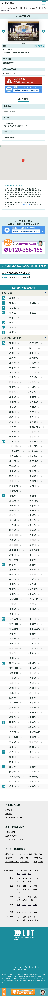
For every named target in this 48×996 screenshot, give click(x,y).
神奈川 (24, 878)
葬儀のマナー (10, 858)
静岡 (24, 886)
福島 (29, 874)
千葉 (36, 878)
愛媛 (18, 912)
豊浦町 (14, 609)
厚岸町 (14, 357)
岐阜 (29, 886)
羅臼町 (14, 766)
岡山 (18, 905)
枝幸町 (14, 397)
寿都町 (14, 555)
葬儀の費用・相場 (12, 862)
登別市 (14, 658)
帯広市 (14, 436)
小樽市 (14, 426)
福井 (35, 889)
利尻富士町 (17, 776)
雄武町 (14, 412)
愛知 (18, 886)
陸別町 (14, 771)
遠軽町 (14, 407)
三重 (31, 900)
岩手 (31, 871)
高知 (35, 912)
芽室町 (14, 742)
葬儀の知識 (9, 854)
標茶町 (14, 510)
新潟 (35, 886)
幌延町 (14, 717)
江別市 (14, 402)
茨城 (18, 882)
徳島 (29, 912)
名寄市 (14, 638)
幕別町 (14, 722)
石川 (29, 889)
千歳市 (14, 579)
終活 (35, 862)
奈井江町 (15, 619)
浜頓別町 (15, 668)
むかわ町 (15, 737)
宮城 (36, 871)
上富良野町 (17, 451)
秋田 (18, 874)
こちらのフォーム (24, 204)
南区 (14, 332)
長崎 (29, 917)
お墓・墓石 (24, 862)
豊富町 (14, 614)
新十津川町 (17, 550)
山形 (24, 874)
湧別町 (14, 757)
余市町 (14, 761)
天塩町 (14, 589)
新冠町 (14, 643)
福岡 (18, 917)
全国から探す (10, 832)
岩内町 (14, 377)
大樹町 (14, 564)
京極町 (14, 466)
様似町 (14, 495)
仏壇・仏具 (38, 854)
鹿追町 (14, 505)
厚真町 (14, 362)
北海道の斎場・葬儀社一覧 (16, 8)
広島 (24, 905)
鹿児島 (30, 920)
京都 (29, 897)
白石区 (14, 308)
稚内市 (14, 786)
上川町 (14, 441)
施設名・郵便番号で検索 (14, 840)
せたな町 (15, 559)
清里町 (14, 471)
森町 (13, 747)
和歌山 (24, 900)
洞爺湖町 (15, 599)
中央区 (14, 312)
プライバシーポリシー (13, 818)
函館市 (15, 663)
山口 (18, 908)
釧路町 (14, 476)
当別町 (14, 594)
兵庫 (24, 897)
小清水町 (15, 490)
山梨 (18, 892)
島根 (29, 905)
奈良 (18, 900)
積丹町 (14, 530)
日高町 (14, 678)
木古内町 (15, 456)
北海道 (19, 871)
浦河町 (14, 387)
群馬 (24, 882)
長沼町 (14, 633)
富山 (24, 889)
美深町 (14, 688)
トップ (3, 8)
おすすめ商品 (38, 858)
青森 (25, 871)
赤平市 (14, 348)
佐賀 (24, 917)
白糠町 (14, 540)
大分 (18, 920)
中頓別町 (15, 628)
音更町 (14, 431)
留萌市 (14, 781)
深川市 (14, 697)
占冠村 (14, 525)
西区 (13, 322)
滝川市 (14, 569)
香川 (24, 912)
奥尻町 (14, 417)
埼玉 (31, 878)
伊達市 (14, 574)
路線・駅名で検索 (12, 836)
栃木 (29, 882)
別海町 (14, 707)
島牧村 (14, 520)
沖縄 (36, 920)
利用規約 (8, 814)
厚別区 (14, 298)
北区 (14, 303)
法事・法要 (24, 858)
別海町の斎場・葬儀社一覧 (37, 8)
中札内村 (15, 624)
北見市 (14, 461)
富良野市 (15, 702)
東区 (14, 327)
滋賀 (35, 897)
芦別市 (14, 353)
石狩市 (14, 372)
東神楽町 (15, 673)
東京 (18, 878)
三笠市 (14, 732)
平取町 (14, 693)
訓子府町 (15, 486)
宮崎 (24, 920)
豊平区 (14, 317)
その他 (40, 862)
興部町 (14, 422)
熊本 (35, 917)
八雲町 (14, 752)
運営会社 (8, 810)
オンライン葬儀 (26, 854)
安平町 (14, 367)
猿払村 (14, 500)
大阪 (18, 897)
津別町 (14, 584)
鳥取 (35, 905)
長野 (18, 889)
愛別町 (14, 343)
